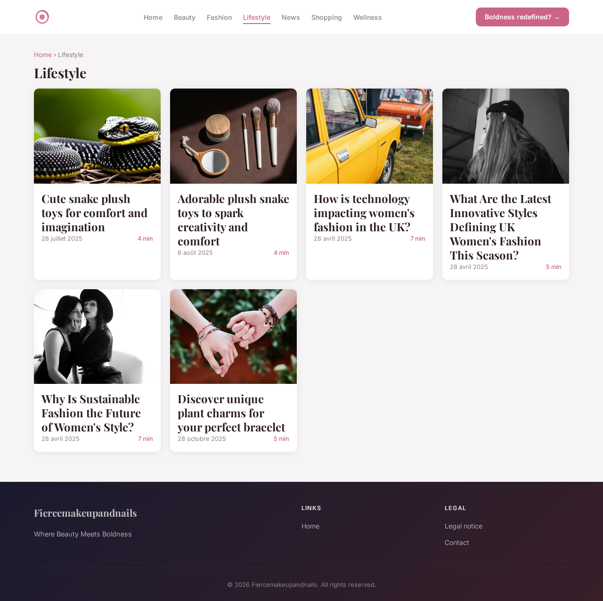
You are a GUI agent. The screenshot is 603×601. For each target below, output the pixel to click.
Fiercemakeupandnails (85, 512)
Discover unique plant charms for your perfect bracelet (231, 412)
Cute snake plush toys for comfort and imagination (94, 212)
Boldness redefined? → (522, 17)
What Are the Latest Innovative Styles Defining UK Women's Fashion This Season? (500, 226)
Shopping (326, 17)
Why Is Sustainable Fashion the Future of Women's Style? (91, 412)
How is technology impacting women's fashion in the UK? (364, 212)
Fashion (219, 17)
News (291, 17)
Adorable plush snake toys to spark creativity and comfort (233, 219)
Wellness (367, 17)
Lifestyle (256, 17)
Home (153, 17)
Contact (457, 542)
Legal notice (463, 526)
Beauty (185, 17)
